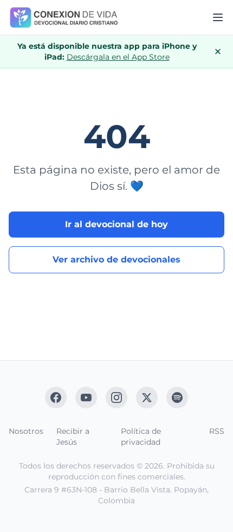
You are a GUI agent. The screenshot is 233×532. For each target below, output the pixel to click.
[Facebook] (56, 397)
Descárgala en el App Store (118, 57)
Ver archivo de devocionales (116, 259)
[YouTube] (86, 397)
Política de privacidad (141, 436)
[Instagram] (116, 397)
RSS (216, 431)
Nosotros (26, 431)
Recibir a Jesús (72, 436)
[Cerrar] (217, 51)
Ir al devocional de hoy (116, 224)
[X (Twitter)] (147, 397)
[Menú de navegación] (218, 17)
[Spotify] (177, 397)
